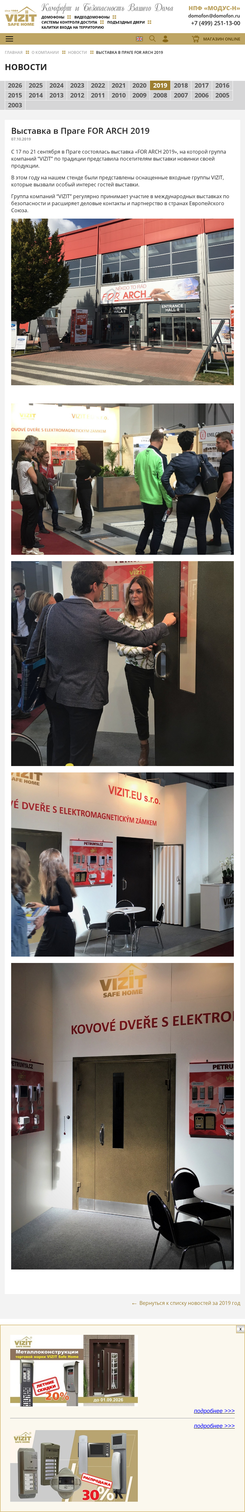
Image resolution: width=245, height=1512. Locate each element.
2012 (77, 95)
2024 (56, 85)
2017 (202, 85)
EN (139, 38)
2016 (222, 85)
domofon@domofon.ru (214, 15)
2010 (119, 95)
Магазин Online (221, 39)
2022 (98, 85)
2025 (36, 85)
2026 (15, 85)
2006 (202, 95)
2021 (119, 85)
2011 (98, 95)
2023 (77, 85)
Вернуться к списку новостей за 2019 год (189, 1302)
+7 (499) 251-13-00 (215, 23)
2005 (222, 95)
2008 (160, 95)
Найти (227, 53)
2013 (56, 95)
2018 (181, 85)
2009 (139, 95)
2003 (15, 105)
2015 (15, 95)
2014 (36, 95)
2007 (181, 95)
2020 (139, 85)
